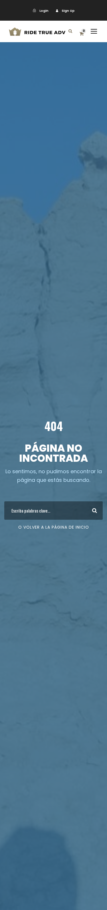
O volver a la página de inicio (53, 527)
